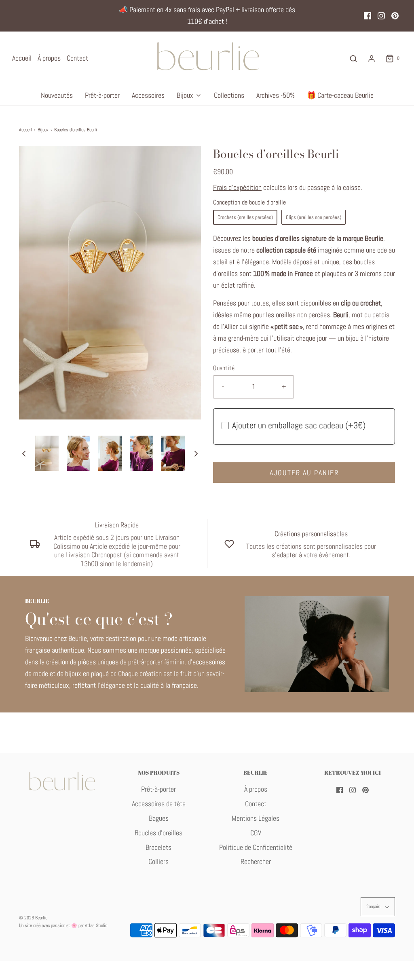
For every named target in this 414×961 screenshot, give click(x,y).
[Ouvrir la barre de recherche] (353, 58)
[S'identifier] (371, 59)
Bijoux (43, 129)
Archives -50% (275, 95)
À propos (49, 58)
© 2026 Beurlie (33, 918)
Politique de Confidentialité (255, 847)
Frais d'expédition (237, 187)
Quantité (223, 368)
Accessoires (148, 95)
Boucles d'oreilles (158, 832)
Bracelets (158, 847)
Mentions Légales (255, 818)
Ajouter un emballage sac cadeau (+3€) (298, 425)
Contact (77, 58)
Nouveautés (57, 95)
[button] (24, 453)
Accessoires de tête (159, 803)
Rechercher (256, 861)
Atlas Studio (96, 925)
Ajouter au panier (304, 472)
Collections (229, 95)
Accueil (22, 58)
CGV (255, 832)
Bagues (159, 818)
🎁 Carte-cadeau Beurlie (340, 95)
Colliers (158, 861)
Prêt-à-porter (102, 95)
